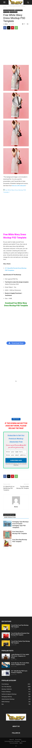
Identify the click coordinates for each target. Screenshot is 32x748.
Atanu (6, 24)
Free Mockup (6, 12)
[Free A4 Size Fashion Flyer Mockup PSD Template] (6, 643)
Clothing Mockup (19, 10)
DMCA (20, 743)
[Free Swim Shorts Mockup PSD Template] (7, 535)
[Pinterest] (12, 27)
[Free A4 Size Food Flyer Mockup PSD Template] (6, 627)
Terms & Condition (14, 743)
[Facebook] (5, 27)
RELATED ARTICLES (9, 515)
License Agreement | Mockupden (12, 741)
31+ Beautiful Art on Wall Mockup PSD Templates (8, 488)
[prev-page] (4, 548)
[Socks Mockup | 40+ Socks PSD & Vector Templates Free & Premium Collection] (6, 665)
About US (12, 739)
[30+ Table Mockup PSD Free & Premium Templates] (6, 673)
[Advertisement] (16, 48)
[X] (8, 27)
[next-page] (7, 548)
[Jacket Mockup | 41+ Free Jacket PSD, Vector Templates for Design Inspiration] (6, 656)
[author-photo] (16, 504)
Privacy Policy (18, 739)
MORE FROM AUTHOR (10, 517)
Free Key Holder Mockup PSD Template (22, 487)
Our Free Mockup (13, 12)
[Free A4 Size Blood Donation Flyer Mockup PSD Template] (6, 635)
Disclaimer (23, 741)
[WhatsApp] (16, 27)
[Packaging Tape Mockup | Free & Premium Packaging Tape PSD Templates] (7, 524)
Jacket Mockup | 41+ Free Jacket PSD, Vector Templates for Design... (20, 656)
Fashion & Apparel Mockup (14, 6)
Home (4, 6)
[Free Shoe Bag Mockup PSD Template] (7, 543)
